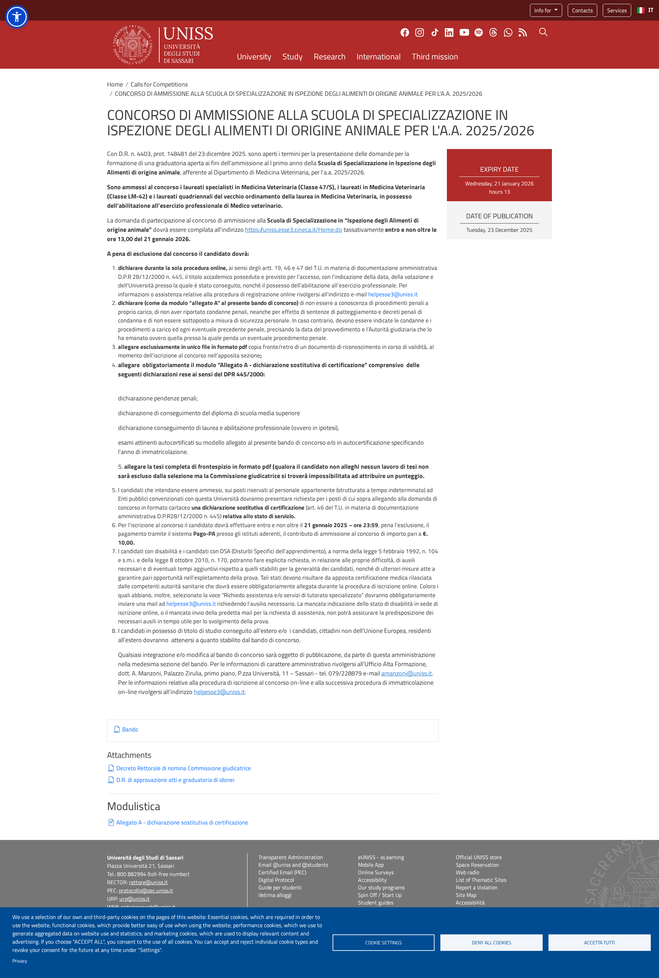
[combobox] (645, 10)
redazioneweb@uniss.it (148, 907)
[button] (17, 17)
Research (330, 56)
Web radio (467, 872)
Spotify (478, 32)
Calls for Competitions (159, 84)
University (254, 56)
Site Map (466, 895)
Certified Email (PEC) (282, 872)
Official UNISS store (479, 857)
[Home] (163, 44)
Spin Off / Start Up (380, 895)
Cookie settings (383, 942)
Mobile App (371, 864)
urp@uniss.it (134, 899)
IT (651, 10)
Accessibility (372, 880)
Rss (523, 32)
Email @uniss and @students (293, 864)
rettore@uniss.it (148, 882)
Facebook (405, 32)
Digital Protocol (276, 880)
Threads (493, 32)
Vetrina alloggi (275, 895)
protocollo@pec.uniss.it (146, 890)
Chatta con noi (508, 32)
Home (115, 84)
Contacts (582, 10)
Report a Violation (477, 887)
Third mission (435, 56)
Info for (543, 10)
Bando (130, 729)
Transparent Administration (290, 857)
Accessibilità (470, 902)
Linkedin (449, 32)
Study (292, 56)
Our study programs (381, 887)
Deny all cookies (491, 942)
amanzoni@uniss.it (406, 673)
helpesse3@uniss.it (393, 294)
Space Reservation (477, 864)
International (379, 56)
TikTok (435, 32)
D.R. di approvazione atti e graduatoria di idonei (175, 780)
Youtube (464, 32)
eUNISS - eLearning (381, 857)
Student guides (375, 902)
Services (617, 10)
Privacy (19, 960)
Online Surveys (376, 872)
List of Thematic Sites (481, 880)
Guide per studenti (280, 887)
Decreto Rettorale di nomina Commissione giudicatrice (183, 768)
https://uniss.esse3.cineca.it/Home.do (293, 229)
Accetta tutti (599, 942)
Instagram (419, 32)
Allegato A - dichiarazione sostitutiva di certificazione (182, 822)
